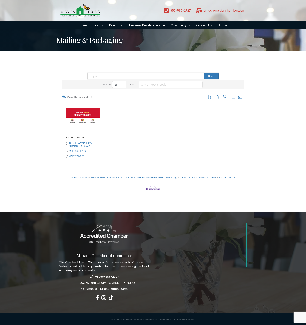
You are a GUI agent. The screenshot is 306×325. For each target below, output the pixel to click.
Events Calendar (115, 177)
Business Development (145, 25)
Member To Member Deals (150, 177)
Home (83, 25)
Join (97, 25)
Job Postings (172, 177)
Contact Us (204, 25)
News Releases (97, 177)
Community (178, 25)
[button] (64, 97)
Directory (115, 25)
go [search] (212, 76)
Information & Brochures (204, 177)
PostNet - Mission (75, 137)
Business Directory (79, 177)
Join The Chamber (227, 177)
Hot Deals (130, 177)
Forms (223, 25)
